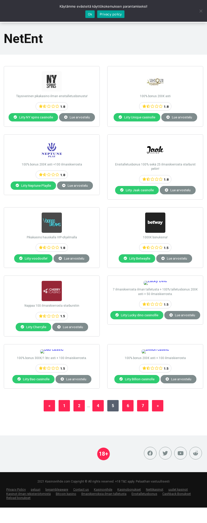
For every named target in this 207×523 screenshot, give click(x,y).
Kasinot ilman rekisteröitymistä (28, 494)
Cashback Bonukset (176, 494)
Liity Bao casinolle (35, 379)
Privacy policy (111, 14)
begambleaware (56, 489)
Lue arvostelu (79, 117)
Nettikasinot (154, 489)
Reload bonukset (18, 498)
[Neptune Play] (52, 158)
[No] (200, 10)
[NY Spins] (52, 90)
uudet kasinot (178, 489)
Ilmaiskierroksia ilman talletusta (103, 494)
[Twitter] (165, 453)
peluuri (35, 489)
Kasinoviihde (103, 489)
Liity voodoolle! (35, 258)
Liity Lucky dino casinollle (139, 315)
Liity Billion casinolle (139, 379)
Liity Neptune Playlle (35, 185)
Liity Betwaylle (139, 258)
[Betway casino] (155, 231)
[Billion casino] (155, 349)
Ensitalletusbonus (144, 494)
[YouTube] (180, 453)
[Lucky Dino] (155, 280)
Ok (90, 14)
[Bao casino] (52, 349)
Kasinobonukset (129, 489)
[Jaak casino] (155, 158)
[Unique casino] (155, 90)
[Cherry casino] (52, 299)
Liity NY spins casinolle (35, 117)
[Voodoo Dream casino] (52, 231)
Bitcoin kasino (66, 494)
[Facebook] (150, 453)
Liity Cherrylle (35, 327)
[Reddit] (195, 453)
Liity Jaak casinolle (139, 190)
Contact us (81, 489)
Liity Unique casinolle (139, 117)
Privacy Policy (16, 489)
